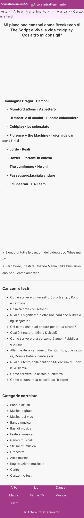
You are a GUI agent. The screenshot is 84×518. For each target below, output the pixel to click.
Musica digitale (21, 411)
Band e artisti (20, 405)
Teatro (14, 503)
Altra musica (19, 458)
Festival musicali (22, 434)
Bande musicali (21, 422)
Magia (13, 495)
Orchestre (17, 452)
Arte (14, 487)
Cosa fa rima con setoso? (29, 309)
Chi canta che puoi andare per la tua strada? (43, 327)
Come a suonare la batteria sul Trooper (39, 380)
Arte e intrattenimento (49, 4)
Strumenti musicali (23, 446)
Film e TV (37, 495)
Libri (37, 487)
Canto (14, 469)
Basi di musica (20, 428)
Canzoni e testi (21, 475)
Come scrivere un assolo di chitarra (37, 374)
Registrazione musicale (27, 464)
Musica (62, 11)
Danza (60, 487)
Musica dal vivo (21, 417)
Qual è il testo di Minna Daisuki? (34, 333)
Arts (4, 11)
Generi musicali (21, 440)
